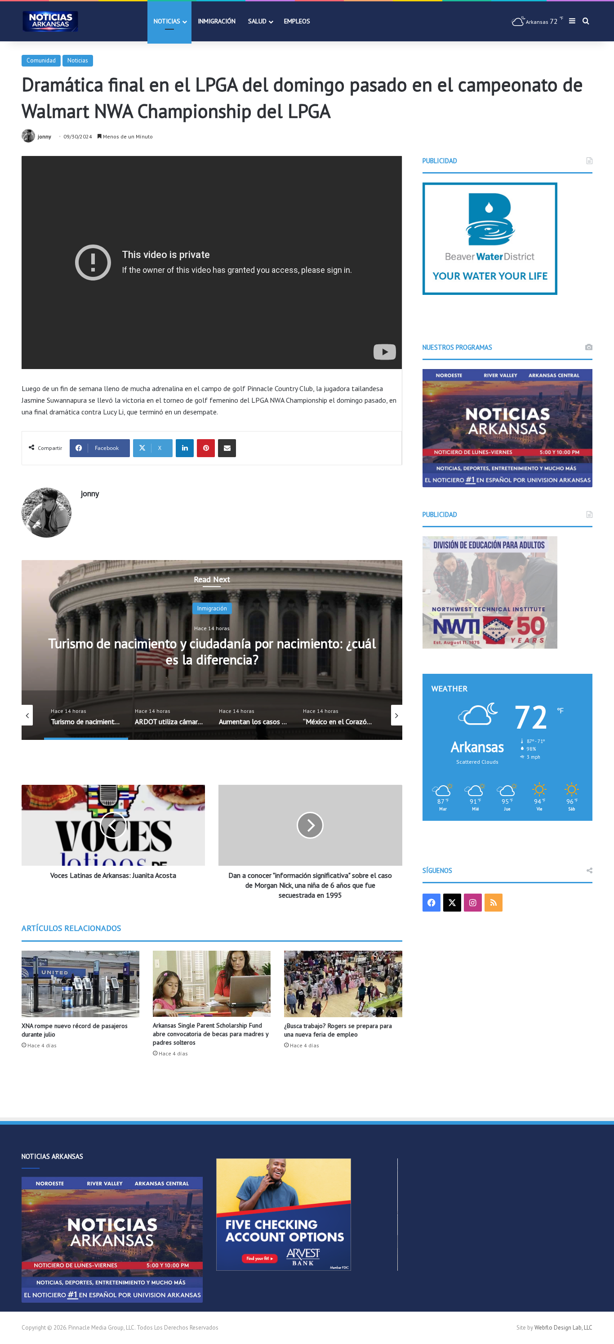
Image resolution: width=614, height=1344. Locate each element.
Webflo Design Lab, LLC (563, 1327)
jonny (44, 136)
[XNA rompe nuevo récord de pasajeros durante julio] (80, 984)
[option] (212, 650)
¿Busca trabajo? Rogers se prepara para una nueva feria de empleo (338, 1030)
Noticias (167, 21)
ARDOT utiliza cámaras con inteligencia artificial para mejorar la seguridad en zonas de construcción (212, 651)
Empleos (297, 21)
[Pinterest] (206, 448)
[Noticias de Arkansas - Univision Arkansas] (50, 21)
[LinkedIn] (185, 448)
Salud (257, 21)
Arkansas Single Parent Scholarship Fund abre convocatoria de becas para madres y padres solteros (210, 1033)
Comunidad (41, 60)
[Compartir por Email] (227, 448)
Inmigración (217, 21)
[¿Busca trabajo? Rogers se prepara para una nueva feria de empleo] (343, 984)
